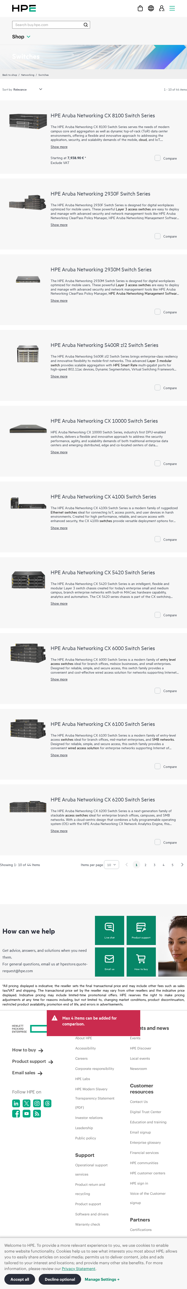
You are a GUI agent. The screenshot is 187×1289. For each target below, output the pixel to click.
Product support (141, 937)
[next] (182, 864)
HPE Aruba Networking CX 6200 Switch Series (103, 799)
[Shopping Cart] (140, 8)
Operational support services (91, 1170)
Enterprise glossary (145, 1142)
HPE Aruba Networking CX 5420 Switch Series (103, 572)
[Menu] (172, 8)
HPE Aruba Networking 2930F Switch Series (100, 193)
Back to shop (9, 75)
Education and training (148, 1122)
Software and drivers (92, 1214)
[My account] (162, 8)
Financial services (144, 1153)
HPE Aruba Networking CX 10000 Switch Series (104, 420)
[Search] (85, 25)
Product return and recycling (90, 1189)
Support (84, 1155)
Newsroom (138, 1068)
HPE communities (144, 1163)
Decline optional (60, 1279)
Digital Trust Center (145, 1112)
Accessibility (85, 1048)
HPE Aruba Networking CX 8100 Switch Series (103, 115)
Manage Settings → (102, 1279)
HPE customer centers (147, 1173)
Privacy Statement (78, 1268)
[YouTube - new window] (26, 1113)
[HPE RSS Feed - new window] (37, 1113)
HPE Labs (82, 1079)
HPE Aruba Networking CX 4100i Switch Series (103, 496)
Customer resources (141, 1089)
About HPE (83, 1038)
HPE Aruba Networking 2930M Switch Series (101, 269)
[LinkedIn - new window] (16, 1103)
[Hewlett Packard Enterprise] (24, 8)
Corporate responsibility (94, 1068)
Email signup (140, 1132)
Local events (140, 1058)
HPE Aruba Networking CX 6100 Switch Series (103, 723)
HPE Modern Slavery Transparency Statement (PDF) (94, 1098)
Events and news (149, 1028)
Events (135, 1038)
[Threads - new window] (47, 1103)
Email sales (23, 1072)
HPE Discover (140, 1048)
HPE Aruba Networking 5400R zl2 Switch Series (104, 344)
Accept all (19, 1279)
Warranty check (87, 1224)
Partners (140, 1220)
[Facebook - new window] (16, 1113)
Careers (81, 1058)
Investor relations (89, 1118)
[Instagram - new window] (37, 1103)
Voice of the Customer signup (148, 1198)
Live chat (109, 937)
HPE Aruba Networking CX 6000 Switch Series (103, 647)
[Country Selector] (151, 8)
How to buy (141, 969)
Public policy (85, 1138)
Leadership (84, 1128)
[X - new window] (26, 1103)
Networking (27, 75)
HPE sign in (139, 1183)
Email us (109, 969)
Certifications (141, 1230)
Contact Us (139, 1102)
